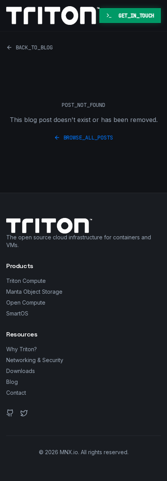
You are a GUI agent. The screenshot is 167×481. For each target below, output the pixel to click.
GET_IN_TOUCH (136, 15)
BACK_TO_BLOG (34, 47)
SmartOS (17, 313)
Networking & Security (34, 360)
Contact (16, 392)
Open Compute (25, 302)
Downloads (20, 371)
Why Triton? (21, 349)
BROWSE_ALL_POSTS (88, 137)
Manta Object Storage (34, 291)
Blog (12, 381)
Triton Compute (26, 280)
